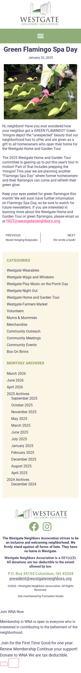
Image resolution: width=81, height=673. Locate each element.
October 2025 (22, 405)
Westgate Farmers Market (27, 304)
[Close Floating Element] (14, 663)
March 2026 (16, 373)
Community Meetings (24, 338)
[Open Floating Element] (4, 664)
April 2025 (19, 473)
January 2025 (22, 446)
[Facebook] (34, 527)
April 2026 (15, 387)
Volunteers (15, 311)
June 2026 (15, 380)
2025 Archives (18, 394)
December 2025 (23, 459)
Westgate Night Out (22, 291)
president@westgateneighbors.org (40, 578)
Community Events (22, 345)
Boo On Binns (17, 351)
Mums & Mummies (22, 318)
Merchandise (17, 324)
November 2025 (23, 412)
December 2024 (23, 484)
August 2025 (21, 466)
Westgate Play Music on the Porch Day (37, 284)
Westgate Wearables (23, 270)
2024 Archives (18, 479)
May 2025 (19, 419)
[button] (41, 36)
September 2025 (24, 398)
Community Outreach (23, 331)
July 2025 (19, 439)
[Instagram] (47, 527)
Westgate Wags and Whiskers (30, 277)
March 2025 (20, 425)
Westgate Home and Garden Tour (33, 297)
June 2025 (19, 432)
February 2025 (22, 452)
